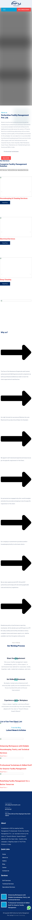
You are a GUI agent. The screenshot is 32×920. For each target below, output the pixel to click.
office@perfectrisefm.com (12, 805)
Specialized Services (8, 887)
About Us (5, 857)
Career (4, 867)
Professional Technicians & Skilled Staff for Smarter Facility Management (19, 905)
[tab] (3, 170)
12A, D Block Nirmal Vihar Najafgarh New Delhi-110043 (18, 814)
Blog (3, 864)
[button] (2, 192)
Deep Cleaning (5, 279)
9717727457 (8, 809)
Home (4, 854)
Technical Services (8, 884)
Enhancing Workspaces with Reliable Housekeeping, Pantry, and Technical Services (14, 749)
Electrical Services (7, 239)
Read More (6, 158)
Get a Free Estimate (23, 9)
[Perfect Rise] (16, 4)
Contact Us (5, 871)
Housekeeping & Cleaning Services (13, 198)
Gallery (4, 861)
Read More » (3, 756)
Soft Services (6, 880)
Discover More (8, 42)
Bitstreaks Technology (19, 915)
